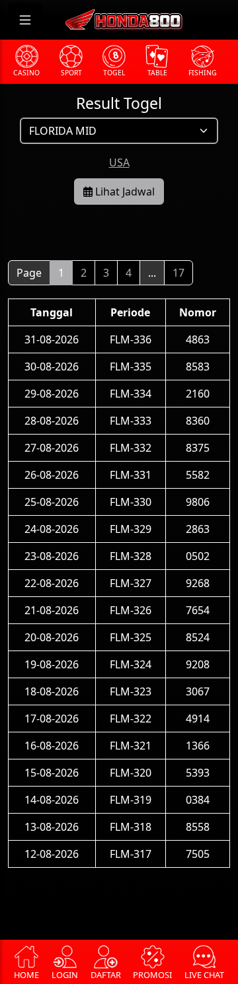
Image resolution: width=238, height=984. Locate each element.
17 (178, 272)
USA (119, 162)
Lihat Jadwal (124, 191)
